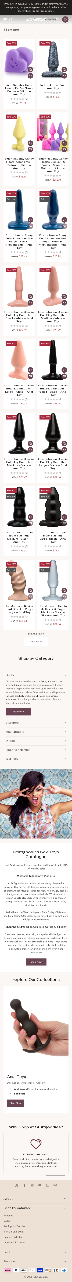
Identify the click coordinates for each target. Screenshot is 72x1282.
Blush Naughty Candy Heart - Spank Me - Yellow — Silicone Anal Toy (19, 163)
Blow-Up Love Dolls (13, 1231)
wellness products (15, 696)
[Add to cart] (30, 76)
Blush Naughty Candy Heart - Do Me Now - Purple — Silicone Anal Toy (19, 89)
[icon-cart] (58, 19)
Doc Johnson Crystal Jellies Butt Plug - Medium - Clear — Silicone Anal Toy (53, 610)
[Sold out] (30, 226)
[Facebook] (24, 1185)
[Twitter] (17, 1185)
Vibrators (8, 1215)
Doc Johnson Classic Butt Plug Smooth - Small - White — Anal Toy (19, 316)
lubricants (40, 696)
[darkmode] (65, 19)
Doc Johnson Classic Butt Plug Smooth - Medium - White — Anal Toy (53, 316)
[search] (11, 19)
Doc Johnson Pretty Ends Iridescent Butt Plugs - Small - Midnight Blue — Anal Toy (19, 241)
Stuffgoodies (40, 1277)
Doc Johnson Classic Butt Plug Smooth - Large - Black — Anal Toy (53, 463)
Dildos (6, 1221)
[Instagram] (32, 1185)
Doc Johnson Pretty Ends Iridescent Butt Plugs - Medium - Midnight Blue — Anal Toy (53, 241)
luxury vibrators (48, 681)
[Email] (55, 1185)
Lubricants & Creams (14, 1242)
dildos (19, 685)
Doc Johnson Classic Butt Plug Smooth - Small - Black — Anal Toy (53, 390)
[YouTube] (40, 1185)
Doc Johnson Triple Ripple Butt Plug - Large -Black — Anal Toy (53, 537)
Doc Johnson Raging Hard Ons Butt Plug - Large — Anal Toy (19, 609)
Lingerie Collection (13, 1237)
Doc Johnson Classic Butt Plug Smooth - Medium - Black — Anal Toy (19, 463)
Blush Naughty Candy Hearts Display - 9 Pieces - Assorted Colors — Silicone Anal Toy (53, 165)
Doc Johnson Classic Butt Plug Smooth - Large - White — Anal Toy (19, 390)
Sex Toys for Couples (14, 1226)
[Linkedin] (47, 1185)
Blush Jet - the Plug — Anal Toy (52, 86)
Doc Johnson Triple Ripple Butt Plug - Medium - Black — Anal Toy (19, 537)
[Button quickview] (30, 69)
